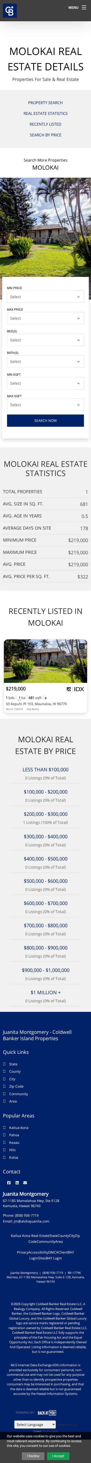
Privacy (22, 1252)
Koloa (13, 1157)
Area (13, 1101)
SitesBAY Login (50, 1258)
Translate (50, 1431)
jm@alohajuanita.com (31, 1221)
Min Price (14, 288)
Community (18, 1094)
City (12, 1079)
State (13, 1064)
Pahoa (14, 1135)
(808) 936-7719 (27, 1215)
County (15, 1071)
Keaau (14, 1142)
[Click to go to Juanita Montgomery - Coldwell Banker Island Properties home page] (10, 10)
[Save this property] (81, 646)
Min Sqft (14, 374)
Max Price (15, 309)
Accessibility (38, 1252)
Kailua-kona (18, 1127)
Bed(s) (12, 331)
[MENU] (84, 7)
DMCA (53, 1252)
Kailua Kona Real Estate (30, 1235)
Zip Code (16, 1086)
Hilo (12, 1149)
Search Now (45, 420)
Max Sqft (14, 396)
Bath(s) (12, 352)
